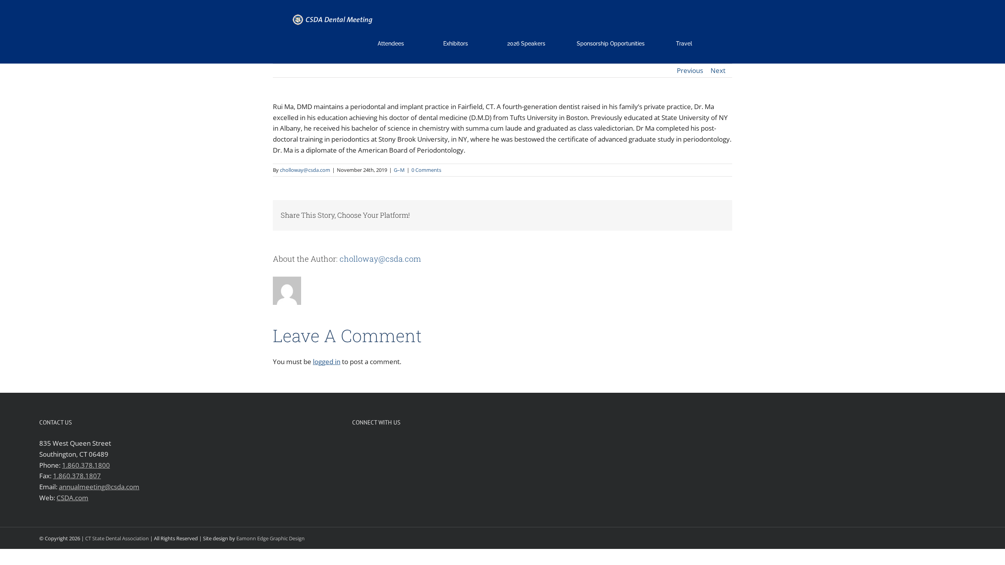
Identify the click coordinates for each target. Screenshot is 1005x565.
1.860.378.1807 (77, 475)
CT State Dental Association (117, 538)
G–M (399, 169)
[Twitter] (368, 443)
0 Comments (426, 169)
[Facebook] (355, 443)
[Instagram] (380, 443)
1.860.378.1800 (86, 465)
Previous (690, 70)
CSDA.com (72, 497)
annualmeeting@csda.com (99, 486)
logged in (326, 361)
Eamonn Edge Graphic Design (270, 538)
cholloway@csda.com (305, 169)
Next (718, 70)
